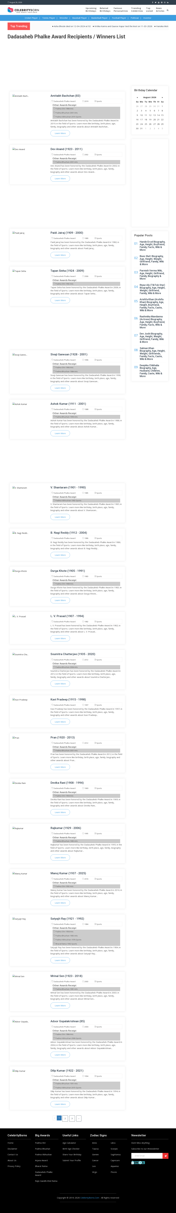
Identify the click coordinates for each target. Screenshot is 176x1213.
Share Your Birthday (72, 1154)
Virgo (94, 1172)
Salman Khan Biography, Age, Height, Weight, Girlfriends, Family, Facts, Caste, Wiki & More (152, 353)
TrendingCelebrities (137, 9)
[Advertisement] (88, 60)
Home (10, 1142)
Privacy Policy (14, 1166)
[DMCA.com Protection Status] (138, 1162)
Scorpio (114, 1148)
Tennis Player (48, 17)
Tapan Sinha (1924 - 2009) (67, 270)
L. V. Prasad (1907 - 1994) (67, 616)
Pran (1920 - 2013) (62, 737)
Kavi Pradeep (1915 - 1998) (68, 699)
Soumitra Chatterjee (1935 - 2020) (72, 654)
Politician (135, 17)
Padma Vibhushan (43, 1154)
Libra (113, 1142)
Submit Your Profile (72, 1160)
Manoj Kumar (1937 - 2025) (68, 873)
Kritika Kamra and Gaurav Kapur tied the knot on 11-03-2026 (108, 26)
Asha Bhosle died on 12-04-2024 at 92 (57, 26)
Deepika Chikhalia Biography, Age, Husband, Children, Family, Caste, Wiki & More (151, 371)
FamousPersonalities (121, 9)
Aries (94, 1142)
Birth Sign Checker (71, 1148)
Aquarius (115, 1166)
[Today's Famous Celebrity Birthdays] (23, 9)
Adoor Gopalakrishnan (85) (67, 1021)
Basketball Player (99, 17)
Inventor (147, 17)
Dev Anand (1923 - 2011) (66, 149)
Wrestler (64, 17)
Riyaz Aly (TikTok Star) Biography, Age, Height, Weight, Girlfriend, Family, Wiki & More (152, 288)
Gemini (95, 1154)
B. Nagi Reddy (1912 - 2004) (68, 532)
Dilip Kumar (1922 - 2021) (66, 1070)
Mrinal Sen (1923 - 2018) (66, 976)
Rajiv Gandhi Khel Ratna (46, 1181)
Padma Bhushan (42, 1148)
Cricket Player (31, 17)
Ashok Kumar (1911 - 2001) (68, 403)
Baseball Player (79, 17)
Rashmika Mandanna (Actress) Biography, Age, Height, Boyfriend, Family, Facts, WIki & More (152, 322)
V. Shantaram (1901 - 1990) (68, 487)
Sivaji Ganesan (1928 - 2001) (68, 354)
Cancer (95, 1160)
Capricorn (115, 1160)
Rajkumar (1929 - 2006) (65, 828)
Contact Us (13, 1154)
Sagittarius (116, 1154)
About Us (12, 1160)
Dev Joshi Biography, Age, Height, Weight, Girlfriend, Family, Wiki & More (152, 337)
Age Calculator (69, 1142)
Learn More (60, 133)
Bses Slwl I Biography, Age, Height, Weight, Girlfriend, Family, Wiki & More (152, 260)
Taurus (95, 1148)
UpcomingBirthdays (91, 9)
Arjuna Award (41, 1160)
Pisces (114, 1172)
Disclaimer (12, 1148)
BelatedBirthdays (105, 9)
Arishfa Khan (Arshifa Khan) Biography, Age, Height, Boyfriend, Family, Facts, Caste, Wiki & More (152, 305)
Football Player (119, 17)
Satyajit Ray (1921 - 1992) (67, 918)
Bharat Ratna (41, 1166)
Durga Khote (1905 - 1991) (67, 570)
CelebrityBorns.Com (89, 1197)
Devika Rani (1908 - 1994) (67, 782)
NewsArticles (160, 9)
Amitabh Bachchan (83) (65, 95)
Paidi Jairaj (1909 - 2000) (66, 232)
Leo (94, 1166)
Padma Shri (40, 1142)
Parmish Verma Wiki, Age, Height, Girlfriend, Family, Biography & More (152, 274)
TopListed (149, 9)
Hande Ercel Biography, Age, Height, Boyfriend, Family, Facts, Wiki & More (152, 245)
